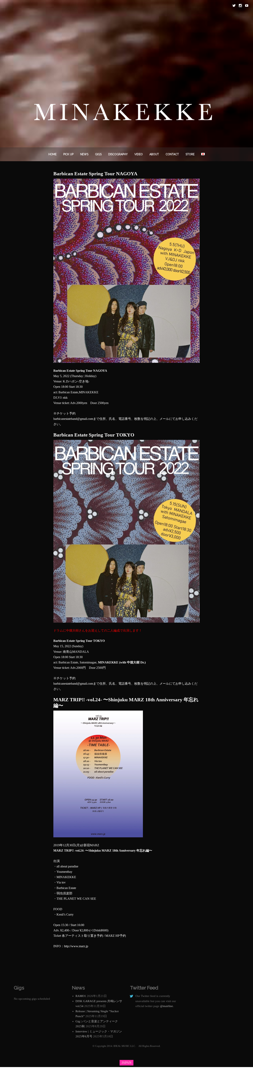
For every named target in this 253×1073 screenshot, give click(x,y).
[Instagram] (240, 5)
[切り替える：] (203, 154)
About (154, 154)
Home (52, 154)
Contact (172, 154)
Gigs (98, 154)
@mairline (166, 1006)
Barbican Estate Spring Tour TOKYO (93, 434)
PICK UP (68, 154)
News (84, 154)
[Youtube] (246, 5)
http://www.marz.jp (76, 946)
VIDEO (138, 154)
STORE (190, 154)
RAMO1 (81, 996)
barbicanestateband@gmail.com (73, 418)
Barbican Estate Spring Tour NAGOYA (95, 173)
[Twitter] (234, 5)
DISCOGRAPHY (118, 154)
